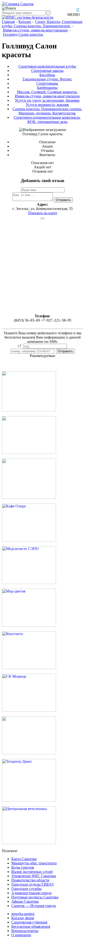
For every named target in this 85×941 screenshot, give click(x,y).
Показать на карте (42, 213)
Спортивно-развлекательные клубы (47, 66)
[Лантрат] (29, 753)
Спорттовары (47, 83)
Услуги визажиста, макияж (47, 105)
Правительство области (30, 880)
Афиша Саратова (25, 901)
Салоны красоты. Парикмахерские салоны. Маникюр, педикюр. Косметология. (47, 111)
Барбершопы (47, 88)
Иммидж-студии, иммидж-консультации (35, 30)
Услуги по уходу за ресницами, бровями (47, 100)
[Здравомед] (29, 498)
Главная (8, 22)
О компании (21, 935)
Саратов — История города (33, 906)
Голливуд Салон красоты (23, 34)
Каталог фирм (22, 918)
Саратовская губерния (29, 922)
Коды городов (22, 867)
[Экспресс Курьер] (29, 410)
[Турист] (29, 453)
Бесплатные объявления (30, 926)
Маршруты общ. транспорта (34, 863)
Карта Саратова (24, 859)
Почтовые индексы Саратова (34, 897)
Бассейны (47, 75)
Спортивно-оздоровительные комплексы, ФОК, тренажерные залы (47, 119)
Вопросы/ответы (24, 931)
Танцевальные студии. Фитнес (47, 79)
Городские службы (26, 889)
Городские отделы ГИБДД (32, 884)
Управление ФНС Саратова (33, 876)
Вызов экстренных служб (32, 872)
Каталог (24, 22)
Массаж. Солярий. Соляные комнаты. (47, 92)
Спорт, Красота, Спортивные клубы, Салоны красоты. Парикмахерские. (42, 24)
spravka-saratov (23, 914)
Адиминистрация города (31, 893)
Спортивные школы (47, 71)
